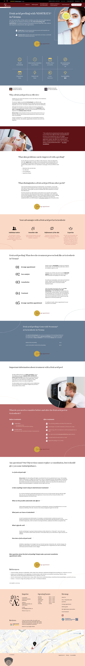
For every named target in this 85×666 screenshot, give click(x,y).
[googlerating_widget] (14, 624)
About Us (64, 597)
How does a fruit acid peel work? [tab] (21, 538)
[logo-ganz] (5, 5)
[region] (39, 480)
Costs (50, 76)
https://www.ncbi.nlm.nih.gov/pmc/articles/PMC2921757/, (23, 575)
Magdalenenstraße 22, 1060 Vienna (54, 1)
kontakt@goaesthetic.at (27, 608)
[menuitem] (54, 1)
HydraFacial (21, 519)
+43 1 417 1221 (63, 1)
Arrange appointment (70, 1)
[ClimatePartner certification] (70, 619)
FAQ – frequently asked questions (67, 600)
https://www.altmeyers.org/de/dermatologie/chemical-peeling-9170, (48, 572)
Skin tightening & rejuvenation (68, 609)
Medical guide (65, 606)
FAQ (82, 1)
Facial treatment (65, 611)
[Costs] (50, 73)
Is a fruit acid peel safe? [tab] (19, 472)
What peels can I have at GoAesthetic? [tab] (23, 512)
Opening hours (77, 1)
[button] (42, 661)
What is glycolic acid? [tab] (18, 525)
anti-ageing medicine (43, 198)
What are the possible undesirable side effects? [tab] (26, 501)
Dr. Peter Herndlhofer (52, 89)
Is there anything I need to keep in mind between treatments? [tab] (30, 488)
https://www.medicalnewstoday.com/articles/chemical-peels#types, (51, 577)
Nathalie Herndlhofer (17, 89)
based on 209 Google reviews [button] (28, 626)
